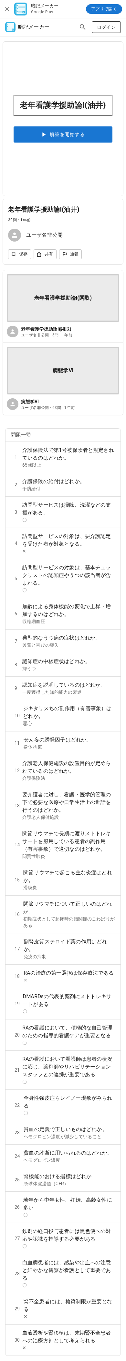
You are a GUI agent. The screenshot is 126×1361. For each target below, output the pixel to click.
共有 (49, 254)
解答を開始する (67, 134)
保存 (23, 254)
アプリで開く (104, 8)
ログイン (106, 27)
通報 (74, 254)
